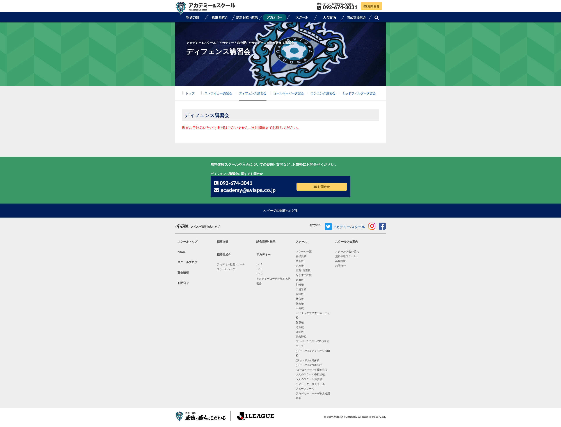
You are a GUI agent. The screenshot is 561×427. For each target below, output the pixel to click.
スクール (302, 17)
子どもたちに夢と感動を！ (201, 417)
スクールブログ (187, 262)
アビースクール (305, 388)
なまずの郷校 (304, 275)
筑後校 (300, 294)
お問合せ (373, 6)
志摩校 (300, 266)
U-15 (259, 269)
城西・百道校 (303, 270)
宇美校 (300, 308)
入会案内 (329, 17)
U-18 (259, 264)
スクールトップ (187, 241)
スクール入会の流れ (347, 251)
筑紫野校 (301, 336)
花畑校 (300, 332)
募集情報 (183, 272)
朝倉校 (300, 303)
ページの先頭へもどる (282, 210)
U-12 (259, 274)
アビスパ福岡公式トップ (205, 227)
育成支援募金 (356, 17)
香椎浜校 (301, 256)
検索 (376, 17)
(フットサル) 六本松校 (309, 365)
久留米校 (301, 289)
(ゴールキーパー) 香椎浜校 (311, 370)
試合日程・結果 (247, 17)
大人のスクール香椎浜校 (310, 374)
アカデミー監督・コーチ (231, 264)
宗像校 (300, 280)
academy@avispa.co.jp (247, 190)
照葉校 (300, 327)
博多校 (300, 261)
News (181, 252)
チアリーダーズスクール (310, 384)
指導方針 (192, 17)
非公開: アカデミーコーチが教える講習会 (265, 42)
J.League (251, 417)
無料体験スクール (345, 256)
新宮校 (300, 299)
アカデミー (226, 42)
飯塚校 (300, 322)
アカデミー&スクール (201, 42)
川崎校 (300, 284)
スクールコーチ (226, 269)
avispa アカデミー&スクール (205, 8)
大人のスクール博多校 (309, 379)
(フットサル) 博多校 (307, 360)
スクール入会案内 (346, 241)
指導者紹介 (220, 17)
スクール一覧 (304, 251)
